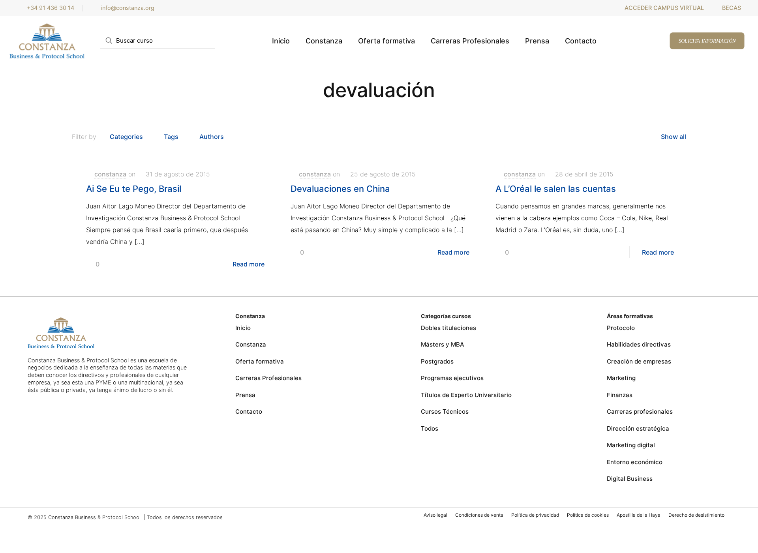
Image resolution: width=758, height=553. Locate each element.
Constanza (250, 344)
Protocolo (621, 328)
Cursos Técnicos (445, 411)
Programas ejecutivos (452, 378)
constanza (110, 174)
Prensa (245, 395)
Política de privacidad (535, 515)
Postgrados (437, 361)
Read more (249, 264)
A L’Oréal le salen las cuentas (555, 189)
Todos (429, 428)
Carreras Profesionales (268, 378)
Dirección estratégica (638, 428)
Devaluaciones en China (340, 189)
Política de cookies (588, 515)
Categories (126, 137)
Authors (211, 137)
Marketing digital (631, 445)
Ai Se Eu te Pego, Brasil (133, 189)
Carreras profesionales (640, 411)
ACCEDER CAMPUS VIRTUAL (664, 7)
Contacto (248, 411)
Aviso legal (435, 515)
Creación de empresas (639, 361)
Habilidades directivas (639, 344)
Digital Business (630, 478)
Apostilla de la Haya (638, 515)
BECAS (731, 7)
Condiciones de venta (479, 515)
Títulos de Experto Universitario (466, 395)
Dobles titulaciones (448, 328)
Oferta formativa (259, 361)
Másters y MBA (442, 344)
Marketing (621, 378)
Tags (171, 137)
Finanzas (619, 395)
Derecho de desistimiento (696, 515)
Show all (673, 137)
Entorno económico (634, 462)
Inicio (243, 328)
